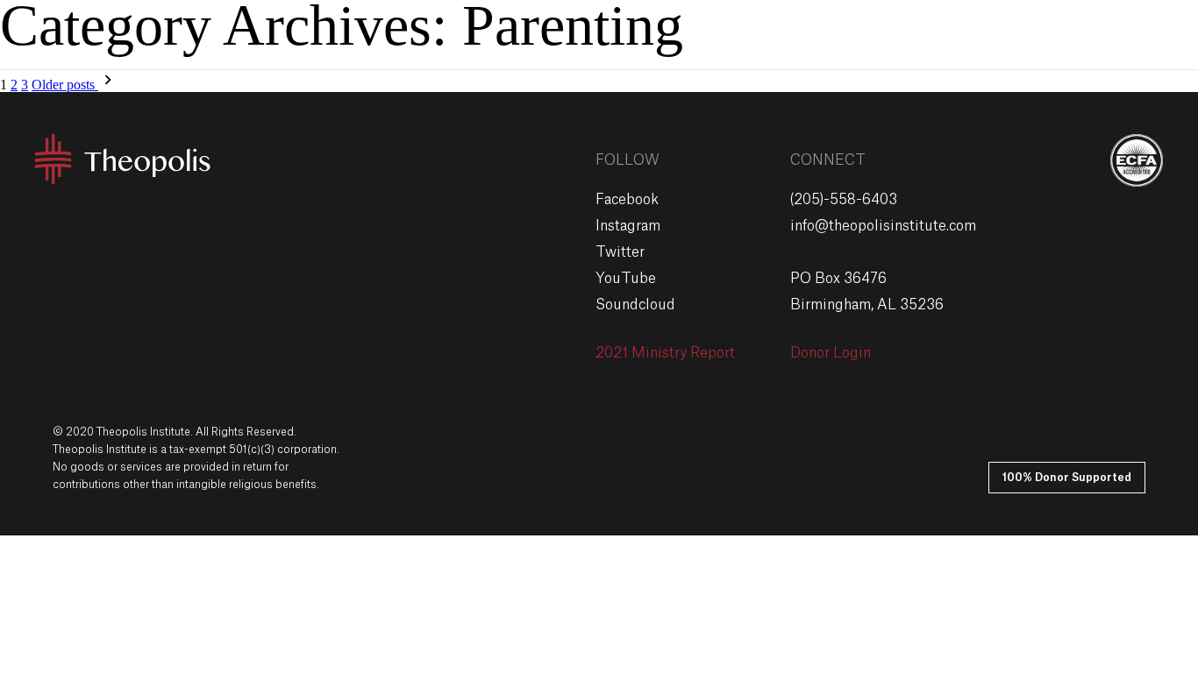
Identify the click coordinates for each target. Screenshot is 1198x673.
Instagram (627, 226)
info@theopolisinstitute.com (883, 226)
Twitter (620, 252)
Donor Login (830, 353)
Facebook (627, 200)
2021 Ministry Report (665, 353)
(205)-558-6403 (843, 200)
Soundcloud (635, 305)
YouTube (625, 279)
